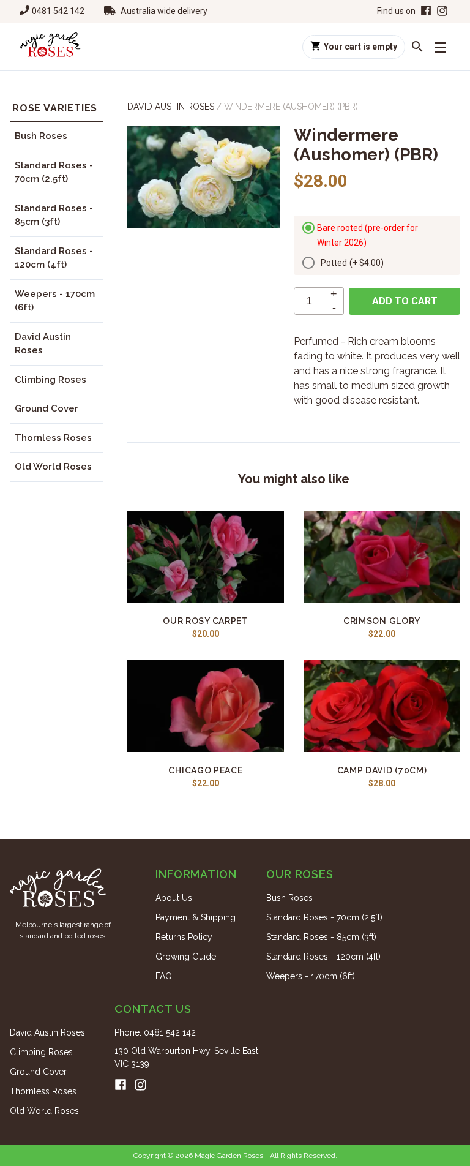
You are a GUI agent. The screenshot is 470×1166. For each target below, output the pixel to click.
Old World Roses (53, 466)
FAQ (163, 976)
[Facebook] (425, 11)
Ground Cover (46, 408)
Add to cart (405, 301)
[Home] (50, 46)
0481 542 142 (58, 11)
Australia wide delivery (164, 11)
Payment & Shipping (195, 917)
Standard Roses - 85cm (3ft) (54, 215)
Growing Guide (185, 956)
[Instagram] (442, 11)
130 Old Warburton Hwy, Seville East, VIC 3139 (187, 1057)
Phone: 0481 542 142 (155, 1032)
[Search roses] (417, 46)
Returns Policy (183, 937)
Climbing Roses (50, 379)
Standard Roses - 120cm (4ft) (54, 258)
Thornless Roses (53, 437)
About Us (173, 898)
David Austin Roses (43, 343)
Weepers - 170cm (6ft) (55, 301)
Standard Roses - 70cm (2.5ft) (54, 172)
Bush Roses (41, 135)
